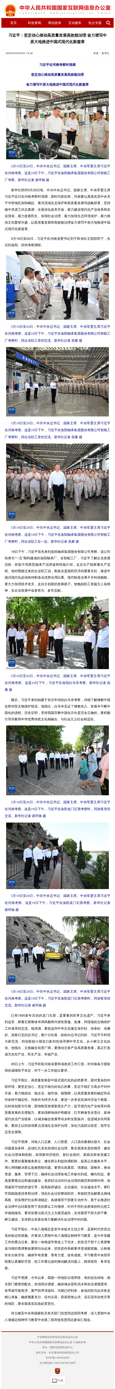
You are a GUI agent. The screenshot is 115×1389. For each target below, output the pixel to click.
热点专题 (95, 23)
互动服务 (74, 23)
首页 (13, 23)
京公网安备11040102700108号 (57, 1363)
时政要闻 (34, 23)
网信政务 (54, 23)
